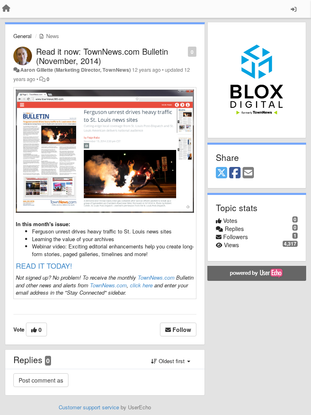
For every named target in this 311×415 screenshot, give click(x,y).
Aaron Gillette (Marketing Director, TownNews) (75, 69)
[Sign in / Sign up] (293, 9)
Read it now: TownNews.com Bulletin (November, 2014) (102, 55)
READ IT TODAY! (44, 265)
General (22, 36)
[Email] (248, 173)
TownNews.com (156, 277)
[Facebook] (235, 173)
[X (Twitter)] (221, 173)
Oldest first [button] (171, 361)
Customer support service (89, 407)
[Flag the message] (183, 51)
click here (141, 285)
